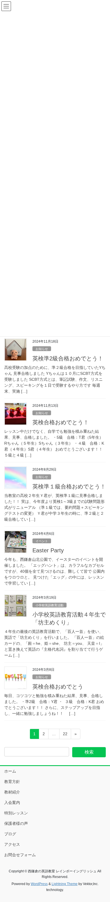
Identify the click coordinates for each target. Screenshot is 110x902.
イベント (42, 541)
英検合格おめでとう (57, 686)
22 (65, 735)
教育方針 (12, 781)
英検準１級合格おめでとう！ (69, 486)
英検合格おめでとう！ (60, 422)
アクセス (12, 844)
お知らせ (42, 349)
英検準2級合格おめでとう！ (67, 358)
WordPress (39, 884)
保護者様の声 (16, 823)
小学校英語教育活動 (49, 605)
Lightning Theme (65, 884)
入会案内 (12, 802)
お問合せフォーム (20, 855)
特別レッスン (16, 813)
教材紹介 (12, 792)
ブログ (10, 834)
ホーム (10, 771)
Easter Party (48, 550)
